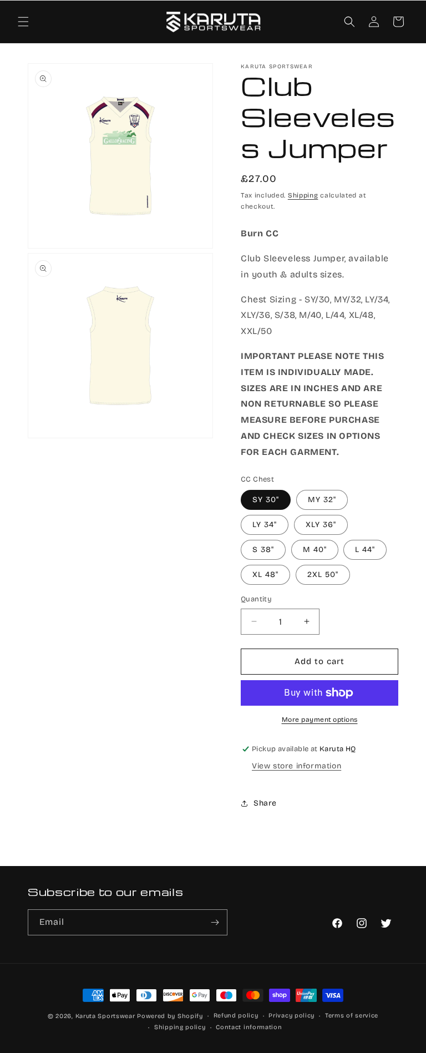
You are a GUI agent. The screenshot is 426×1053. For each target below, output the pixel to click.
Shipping (303, 195)
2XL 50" (322, 574)
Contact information (249, 1027)
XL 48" (265, 574)
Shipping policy (180, 1027)
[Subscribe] (214, 922)
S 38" (263, 549)
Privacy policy (291, 1015)
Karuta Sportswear (105, 1016)
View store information (296, 766)
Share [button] (265, 803)
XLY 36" (321, 524)
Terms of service (351, 1015)
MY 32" (322, 499)
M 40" (315, 549)
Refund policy (236, 1015)
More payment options (320, 719)
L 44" (365, 549)
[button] (23, 21)
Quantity (256, 599)
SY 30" (265, 499)
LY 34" (264, 524)
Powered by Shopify (170, 1016)
